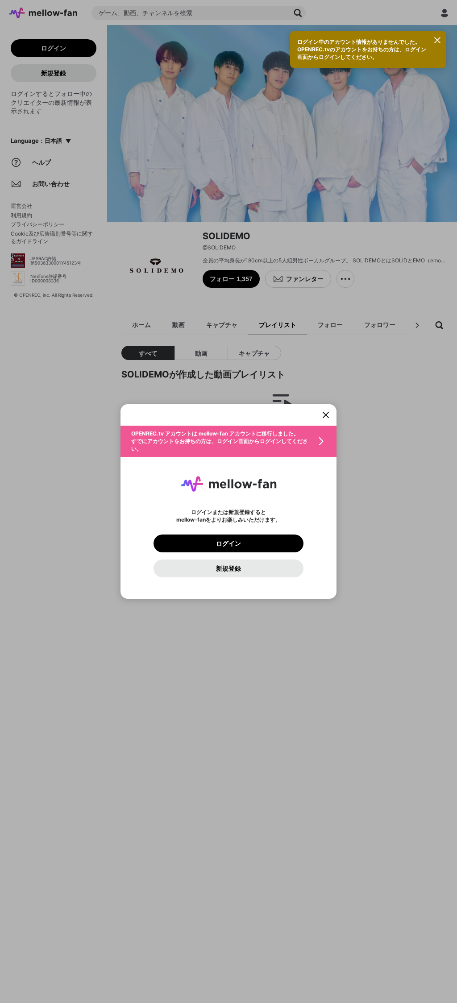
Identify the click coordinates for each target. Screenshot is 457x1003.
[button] (228, 441)
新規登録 (228, 568)
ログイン (228, 543)
